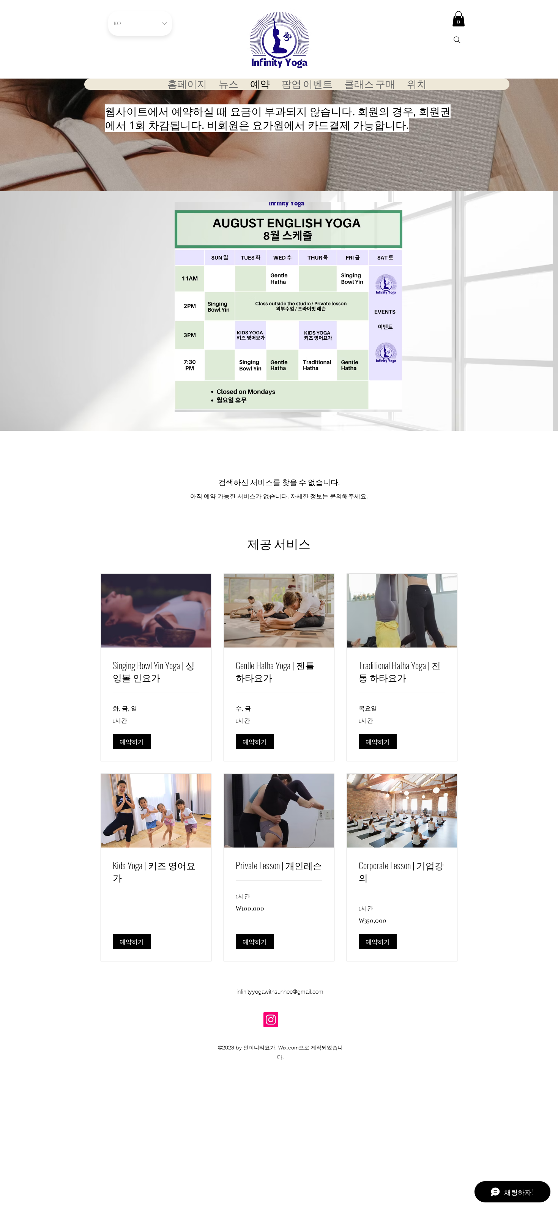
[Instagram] (270, 1019)
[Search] (457, 40)
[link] (156, 671)
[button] (458, 19)
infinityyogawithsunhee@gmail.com (279, 991)
